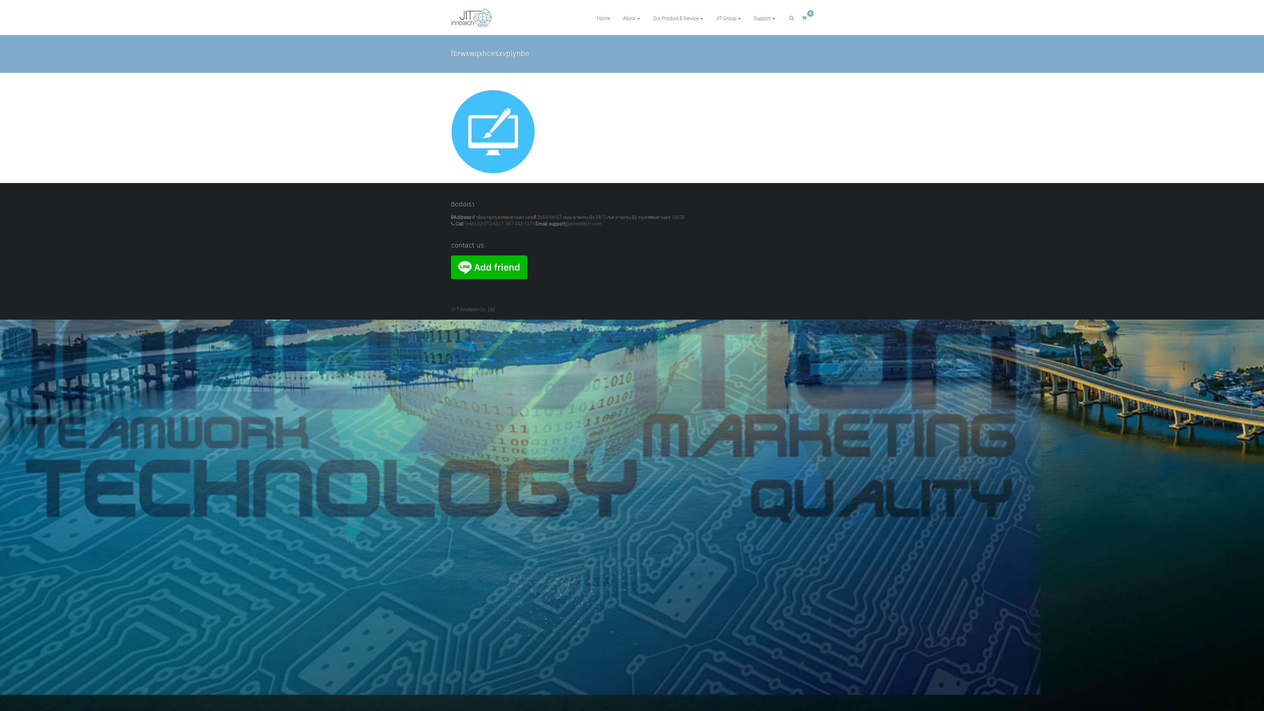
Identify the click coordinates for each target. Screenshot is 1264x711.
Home (603, 18)
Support (762, 18)
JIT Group (726, 18)
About (629, 18)
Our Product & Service (675, 18)
